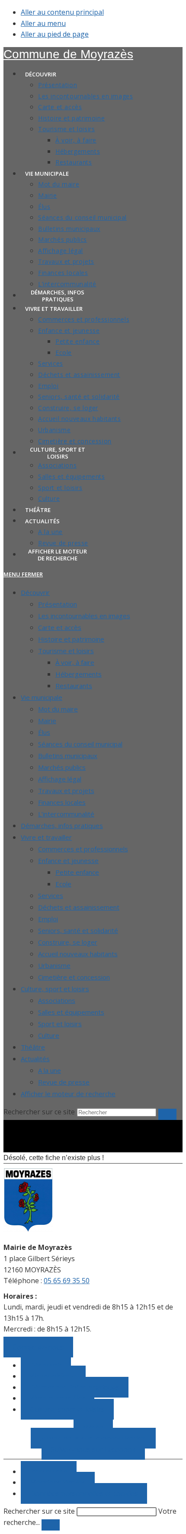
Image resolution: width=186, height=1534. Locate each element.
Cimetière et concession (74, 977)
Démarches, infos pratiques (62, 825)
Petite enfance (77, 872)
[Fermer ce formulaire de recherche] (51, 1525)
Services (50, 895)
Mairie (47, 720)
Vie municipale (41, 697)
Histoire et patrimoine (71, 639)
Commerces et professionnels (83, 848)
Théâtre (33, 1047)
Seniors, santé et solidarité (78, 930)
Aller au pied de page (55, 34)
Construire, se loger (67, 942)
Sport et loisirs (60, 1023)
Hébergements (78, 674)
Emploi (48, 918)
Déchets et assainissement (78, 907)
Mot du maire (58, 709)
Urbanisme (54, 965)
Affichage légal (59, 779)
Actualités (35, 1058)
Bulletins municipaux (67, 755)
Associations (56, 1000)
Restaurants (73, 685)
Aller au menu (43, 23)
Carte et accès (59, 627)
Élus (44, 732)
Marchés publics (62, 767)
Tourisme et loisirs (66, 650)
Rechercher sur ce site (39, 1511)
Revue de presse (64, 1082)
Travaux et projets (66, 790)
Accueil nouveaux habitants (78, 953)
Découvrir (35, 592)
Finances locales (62, 802)
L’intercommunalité (66, 814)
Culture (48, 1035)
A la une (49, 1070)
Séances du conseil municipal (80, 744)
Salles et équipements (71, 1012)
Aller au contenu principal (62, 12)
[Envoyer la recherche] (167, 1114)
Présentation (57, 604)
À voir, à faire (74, 662)
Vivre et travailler (46, 837)
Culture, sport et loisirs (55, 988)
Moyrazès (68, 54)
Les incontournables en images (84, 615)
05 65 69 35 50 (67, 1280)
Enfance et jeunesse (68, 860)
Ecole (63, 883)
